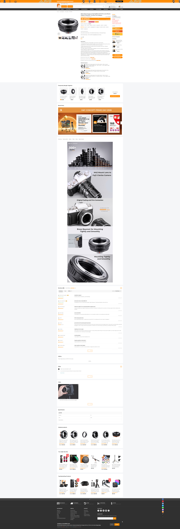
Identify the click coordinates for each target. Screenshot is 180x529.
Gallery (70, 139)
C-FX (85, 25)
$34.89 (118, 51)
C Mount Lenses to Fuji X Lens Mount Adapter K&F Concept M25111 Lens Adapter (73, 97)
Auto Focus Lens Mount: (84, 31)
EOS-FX (91, 25)
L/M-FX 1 (102, 25)
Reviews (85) (65, 139)
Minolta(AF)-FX (93, 27)
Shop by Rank (70, 6)
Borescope (106, 9)
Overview (60, 139)
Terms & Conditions (73, 511)
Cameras (91, 9)
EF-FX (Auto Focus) (84, 34)
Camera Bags (98, 9)
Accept (117, 524)
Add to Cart (117, 28)
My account (86, 510)
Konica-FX (98, 25)
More (116, 9)
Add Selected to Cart (115, 96)
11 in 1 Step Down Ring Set (119, 49)
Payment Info (72, 514)
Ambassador (72, 518)
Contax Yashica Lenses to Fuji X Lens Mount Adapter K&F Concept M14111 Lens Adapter (91, 97)
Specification (81, 139)
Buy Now (117, 31)
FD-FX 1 (94, 25)
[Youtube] (106, 511)
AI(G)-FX (82, 25)
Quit (112, 524)
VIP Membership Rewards (61, 518)
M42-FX (82, 27)
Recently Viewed (109, 3)
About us (58, 510)
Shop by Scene (64, 6)
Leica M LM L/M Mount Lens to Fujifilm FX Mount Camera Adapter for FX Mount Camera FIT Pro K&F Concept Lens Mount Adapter (84, 441)
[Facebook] (98, 511)
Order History (86, 511)
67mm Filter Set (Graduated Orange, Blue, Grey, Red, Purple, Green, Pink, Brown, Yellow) (105, 466)
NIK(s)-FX (98, 27)
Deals (122, 9)
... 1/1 (90, 376)
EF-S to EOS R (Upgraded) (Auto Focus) (94, 34)
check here (92, 57)
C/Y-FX (88, 25)
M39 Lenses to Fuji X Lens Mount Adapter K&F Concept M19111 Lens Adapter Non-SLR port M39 (82, 97)
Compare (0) (115, 3)
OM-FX (107, 27)
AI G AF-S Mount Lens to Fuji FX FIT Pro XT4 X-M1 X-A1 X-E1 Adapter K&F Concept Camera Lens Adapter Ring (105, 441)
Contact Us (59, 511)
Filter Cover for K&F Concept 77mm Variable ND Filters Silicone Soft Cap (84, 466)
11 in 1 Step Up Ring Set (119, 45)
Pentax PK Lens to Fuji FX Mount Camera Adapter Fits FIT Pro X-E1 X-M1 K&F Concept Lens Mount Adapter (95, 441)
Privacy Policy (72, 510)
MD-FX (89, 27)
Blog (58, 514)
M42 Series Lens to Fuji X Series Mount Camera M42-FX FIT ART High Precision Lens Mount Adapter (116, 441)
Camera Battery (84, 9)
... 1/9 (90, 350)
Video (76, 139)
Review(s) (89, 16)
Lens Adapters (76, 9)
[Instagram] (101, 511)
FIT (81, 38)
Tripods (62, 9)
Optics (111, 9)
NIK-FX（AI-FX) (102, 27)
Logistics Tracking (87, 515)
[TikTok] (109, 511)
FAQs (73, 139)
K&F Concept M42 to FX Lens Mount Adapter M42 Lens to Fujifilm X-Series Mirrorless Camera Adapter (101, 97)
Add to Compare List (117, 57)
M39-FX (105, 25)
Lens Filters (68, 9)
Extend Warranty (86, 514)
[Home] (59, 5)
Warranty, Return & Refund (74, 515)
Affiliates (71, 519)
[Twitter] (103, 511)
